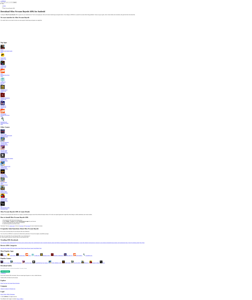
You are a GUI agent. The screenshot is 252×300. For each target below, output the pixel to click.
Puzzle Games (24, 248)
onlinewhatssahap (74, 242)
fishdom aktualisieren (61, 242)
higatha (12, 242)
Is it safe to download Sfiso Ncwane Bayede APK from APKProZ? (16, 231)
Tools (40, 248)
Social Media (36, 248)
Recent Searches (16, 283)
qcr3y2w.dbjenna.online (134, 242)
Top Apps (21, 225)
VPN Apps (12, 248)
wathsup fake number (32, 242)
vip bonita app (20, 242)
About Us (3, 288)
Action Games (18, 248)
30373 (15, 242)
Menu (3, 3)
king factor (88, 242)
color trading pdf (7, 242)
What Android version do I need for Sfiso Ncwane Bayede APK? (15, 237)
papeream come (94, 242)
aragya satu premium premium (103, 242)
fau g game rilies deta (82, 242)
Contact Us (7, 288)
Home (2, 283)
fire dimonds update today (51, 242)
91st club (2, 242)
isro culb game (119, 242)
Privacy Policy (4, 294)
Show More (142, 242)
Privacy (18, 298)
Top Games (27, 225)
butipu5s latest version (41, 242)
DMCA (21, 298)
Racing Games (30, 248)
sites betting (67, 242)
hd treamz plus (113, 242)
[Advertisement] (40, 31)
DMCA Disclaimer (11, 294)
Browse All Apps (5, 271)
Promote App (12, 288)
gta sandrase (25, 242)
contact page (12, 225)
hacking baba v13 (125, 242)
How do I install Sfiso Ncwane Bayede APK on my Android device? (16, 236)
